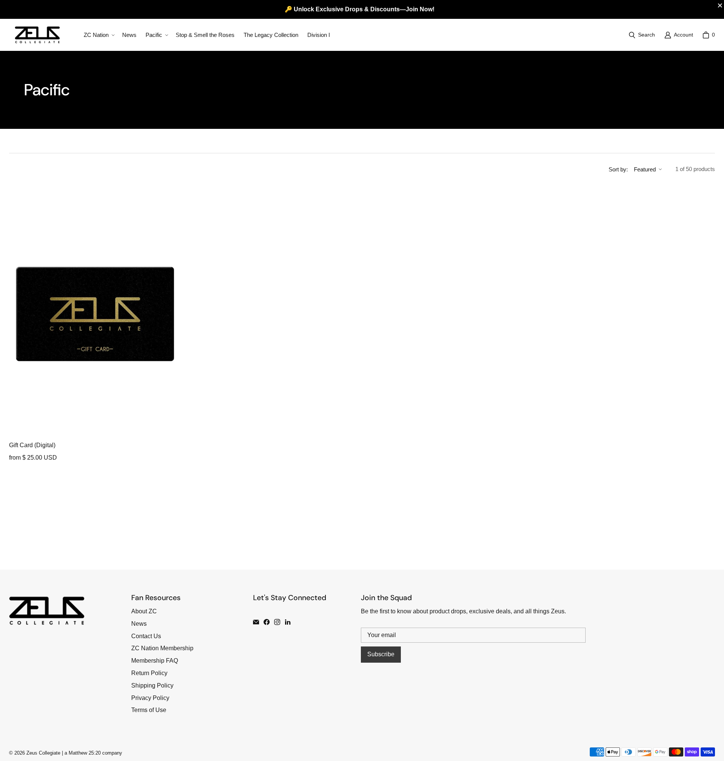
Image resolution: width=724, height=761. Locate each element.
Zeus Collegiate (43, 753)
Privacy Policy (150, 698)
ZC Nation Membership (162, 648)
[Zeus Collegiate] (37, 34)
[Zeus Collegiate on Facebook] (266, 622)
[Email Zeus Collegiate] (256, 622)
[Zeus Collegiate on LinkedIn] (287, 622)
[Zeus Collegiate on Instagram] (277, 622)
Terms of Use (148, 710)
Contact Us (146, 636)
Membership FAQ (154, 660)
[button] (98, 35)
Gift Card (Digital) (32, 445)
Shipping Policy (152, 685)
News (139, 623)
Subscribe (380, 654)
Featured (645, 169)
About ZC (144, 611)
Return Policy (149, 673)
